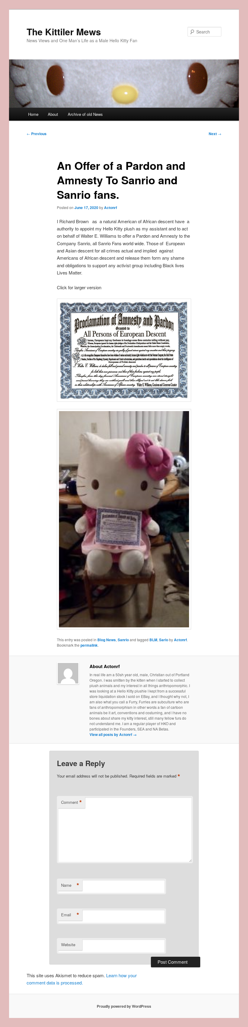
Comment (71, 802)
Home (33, 114)
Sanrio (123, 639)
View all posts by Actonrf (113, 734)
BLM (153, 639)
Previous (37, 133)
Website (68, 944)
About (53, 114)
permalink (89, 645)
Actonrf (110, 207)
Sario (163, 639)
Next (215, 133)
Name (70, 885)
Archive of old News (85, 114)
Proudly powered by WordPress (124, 1006)
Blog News (106, 639)
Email (70, 915)
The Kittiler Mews (64, 31)
